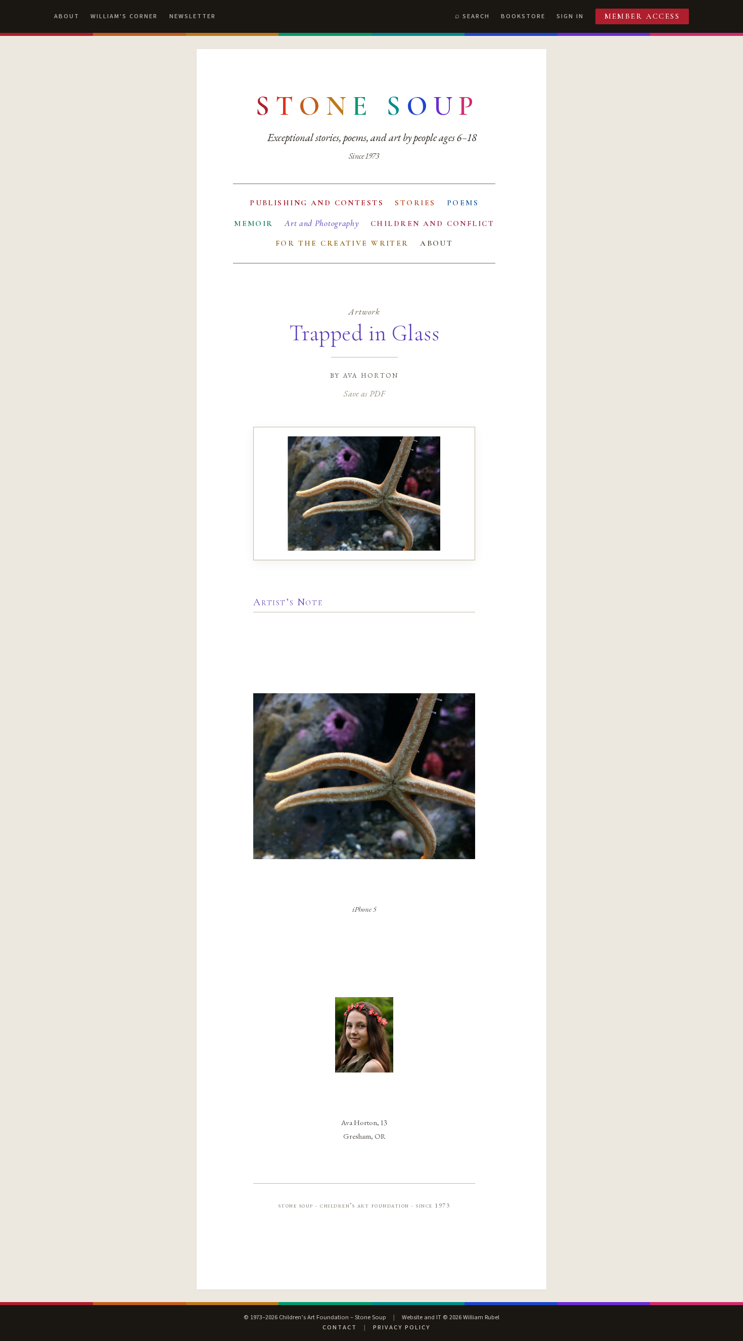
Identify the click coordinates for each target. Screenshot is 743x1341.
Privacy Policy (401, 1327)
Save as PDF (364, 393)
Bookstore (523, 16)
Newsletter (192, 16)
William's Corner (124, 16)
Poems (463, 202)
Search (476, 16)
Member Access (642, 16)
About (66, 16)
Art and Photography (322, 223)
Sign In (570, 16)
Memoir (253, 223)
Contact (339, 1327)
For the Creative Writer (342, 243)
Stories (415, 202)
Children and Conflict (432, 223)
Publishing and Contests (317, 202)
